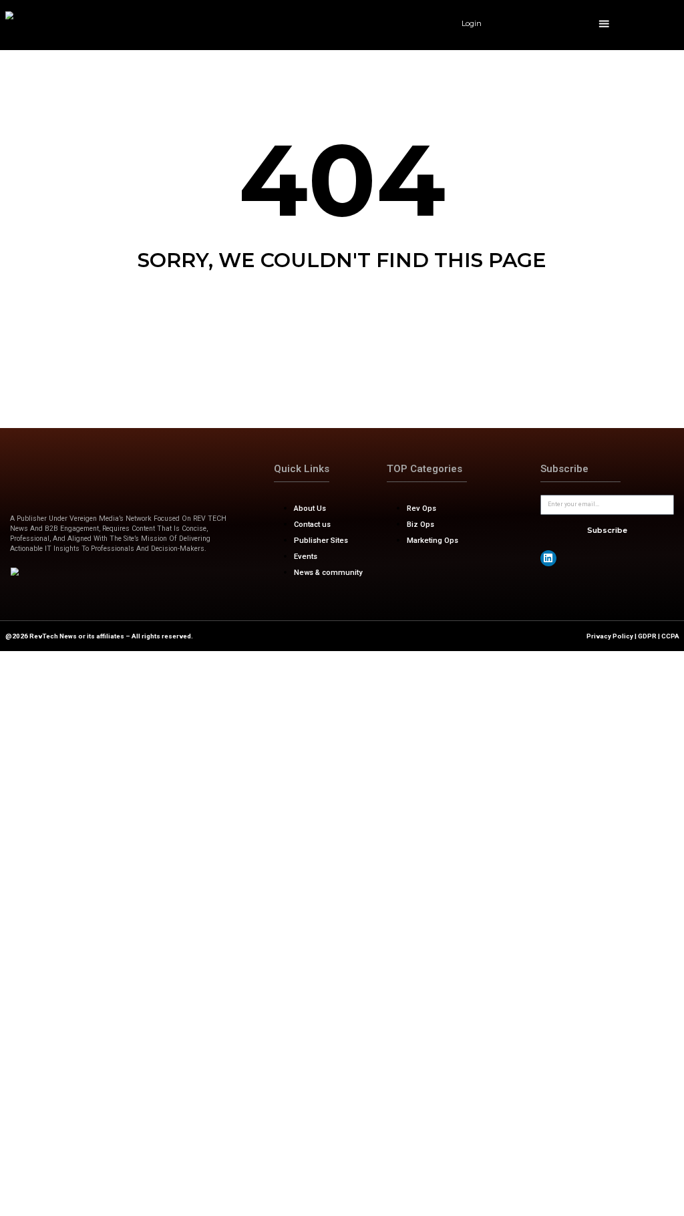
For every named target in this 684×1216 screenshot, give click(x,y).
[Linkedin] (548, 558)
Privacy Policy (609, 636)
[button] (604, 23)
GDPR (647, 636)
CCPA (670, 636)
